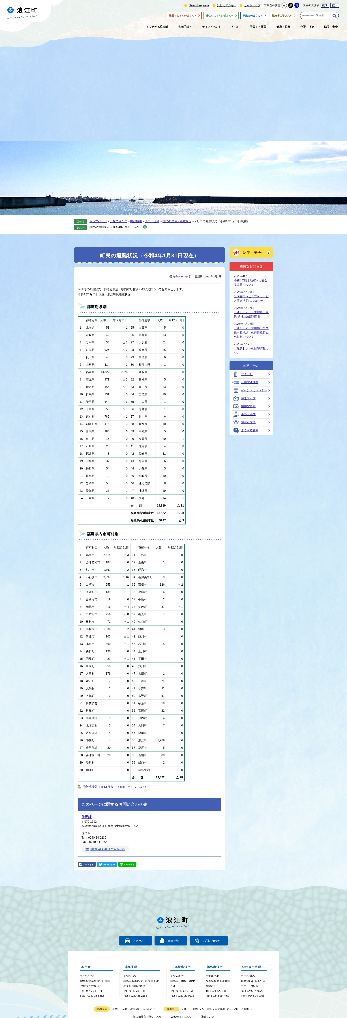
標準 (324, 5)
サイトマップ (252, 5)
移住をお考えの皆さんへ (220, 15)
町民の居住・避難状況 (176, 221)
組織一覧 (173, 940)
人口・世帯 (152, 221)
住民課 (87, 817)
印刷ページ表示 (182, 276)
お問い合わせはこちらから (107, 849)
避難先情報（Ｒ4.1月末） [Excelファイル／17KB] (115, 786)
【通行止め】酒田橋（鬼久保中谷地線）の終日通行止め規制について (251, 332)
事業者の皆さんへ (253, 15)
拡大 (334, 5)
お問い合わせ (211, 940)
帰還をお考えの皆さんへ (183, 15)
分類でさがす (118, 221)
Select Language (199, 5)
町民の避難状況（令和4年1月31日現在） (115, 227)
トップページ (98, 221)
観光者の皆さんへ (282, 15)
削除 (145, 227)
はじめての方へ (226, 5)
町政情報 (136, 221)
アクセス (138, 940)
